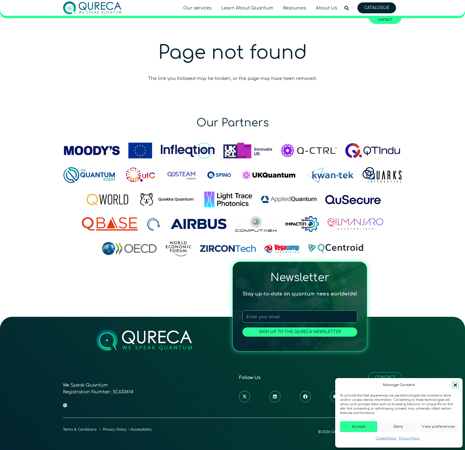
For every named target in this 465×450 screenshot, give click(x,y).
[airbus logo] (198, 224)
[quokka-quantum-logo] (167, 199)
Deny (398, 427)
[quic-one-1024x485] (140, 175)
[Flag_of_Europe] (140, 150)
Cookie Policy (386, 438)
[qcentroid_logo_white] (336, 248)
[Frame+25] (228, 199)
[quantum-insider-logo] (89, 175)
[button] (455, 385)
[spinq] (219, 175)
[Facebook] (305, 396)
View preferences (438, 427)
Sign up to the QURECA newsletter (300, 332)
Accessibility (141, 429)
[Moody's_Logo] (92, 150)
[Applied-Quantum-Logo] (289, 199)
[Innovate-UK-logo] (247, 150)
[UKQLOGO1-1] (269, 175)
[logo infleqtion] (188, 150)
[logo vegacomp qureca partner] (281, 248)
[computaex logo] (256, 224)
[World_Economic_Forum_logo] (178, 248)
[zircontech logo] (228, 248)
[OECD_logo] (129, 248)
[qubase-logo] (110, 224)
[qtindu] (373, 150)
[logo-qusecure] (353, 199)
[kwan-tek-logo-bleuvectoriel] (330, 175)
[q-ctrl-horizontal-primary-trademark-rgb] (309, 150)
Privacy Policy (409, 438)
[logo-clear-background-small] (92, 8)
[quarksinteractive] (382, 175)
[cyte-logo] (154, 224)
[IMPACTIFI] (302, 224)
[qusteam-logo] (181, 175)
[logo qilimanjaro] (355, 224)
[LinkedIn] (275, 396)
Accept (358, 427)
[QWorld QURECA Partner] (107, 199)
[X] (244, 396)
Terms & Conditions (80, 429)
